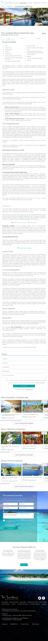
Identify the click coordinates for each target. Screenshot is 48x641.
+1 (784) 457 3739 (6, 615)
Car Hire (13, 604)
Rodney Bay (9, 6)
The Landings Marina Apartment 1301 (23, 6)
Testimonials (35, 624)
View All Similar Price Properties (24, 486)
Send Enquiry (24, 386)
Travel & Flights (5, 604)
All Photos (38, 38)
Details (8, 38)
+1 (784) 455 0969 (17, 619)
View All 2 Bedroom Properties (24, 455)
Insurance (44, 604)
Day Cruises (29, 2)
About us (4, 624)
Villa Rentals (16, 2)
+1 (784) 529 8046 (6, 619)
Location (22, 38)
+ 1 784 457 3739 (24, 389)
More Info (24, 564)
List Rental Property (22, 604)
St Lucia (2, 6)
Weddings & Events (36, 2)
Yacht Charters (44, 2)
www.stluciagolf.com (39, 227)
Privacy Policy (25, 624)
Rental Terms (14, 624)
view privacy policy (40, 382)
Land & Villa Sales (23, 2)
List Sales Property (35, 604)
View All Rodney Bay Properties (24, 423)
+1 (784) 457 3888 (16, 615)
